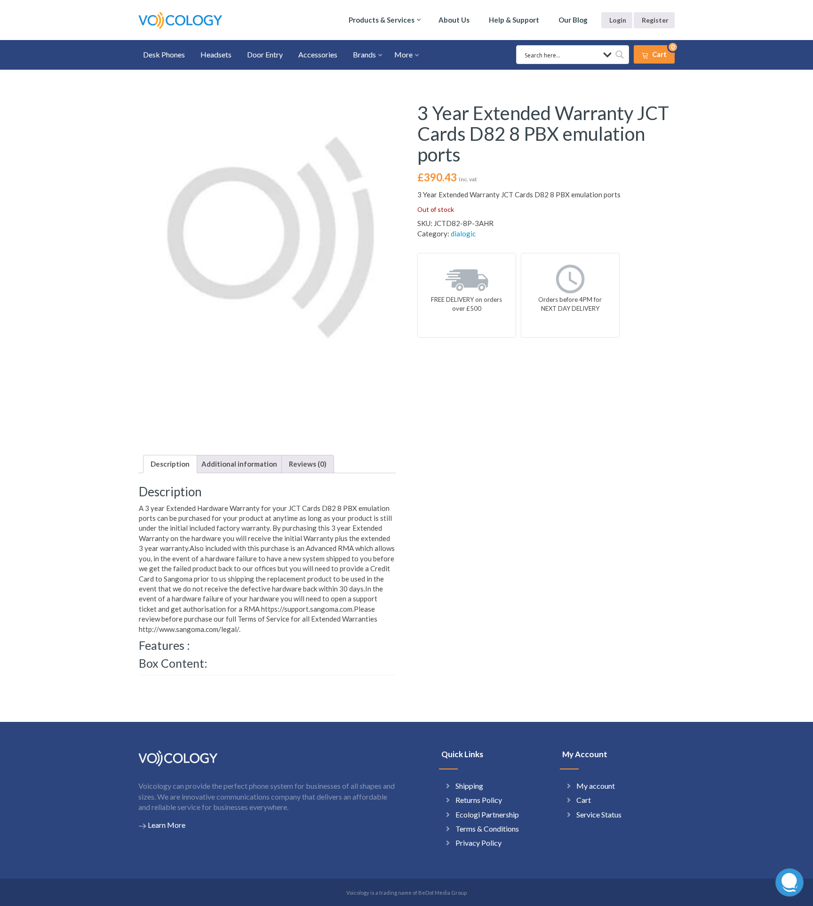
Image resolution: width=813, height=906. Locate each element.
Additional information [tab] (239, 464)
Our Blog (573, 20)
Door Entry (265, 54)
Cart (583, 799)
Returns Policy (478, 799)
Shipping (469, 785)
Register (655, 20)
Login (617, 20)
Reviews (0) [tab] (308, 464)
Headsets (215, 54)
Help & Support (514, 20)
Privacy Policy (478, 842)
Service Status (599, 814)
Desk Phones (164, 54)
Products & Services (381, 20)
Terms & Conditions (487, 828)
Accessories (317, 54)
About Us (454, 20)
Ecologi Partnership (487, 814)
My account (595, 785)
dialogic (463, 233)
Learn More (166, 824)
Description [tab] (170, 464)
